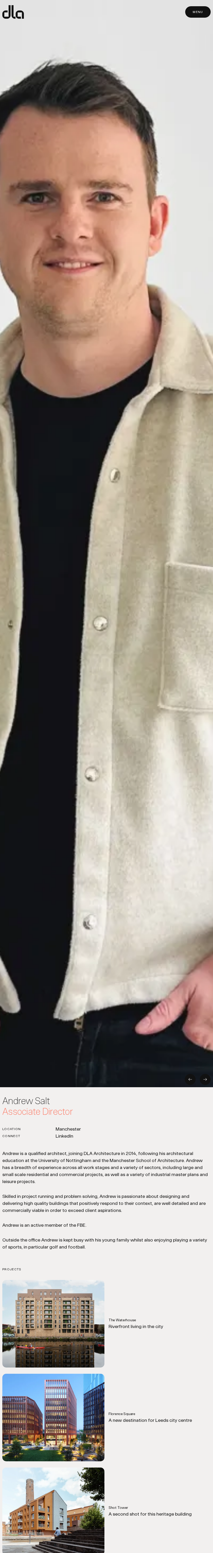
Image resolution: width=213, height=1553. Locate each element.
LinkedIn (64, 1136)
